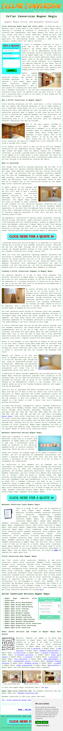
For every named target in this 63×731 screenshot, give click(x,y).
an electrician (20, 653)
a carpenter (36, 648)
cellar (49, 104)
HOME (35, 11)
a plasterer (28, 657)
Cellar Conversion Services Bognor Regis (26, 594)
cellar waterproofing (43, 538)
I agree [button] (38, 722)
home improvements (51, 659)
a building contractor (24, 655)
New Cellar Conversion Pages (13, 716)
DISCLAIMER (57, 11)
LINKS (39, 11)
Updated (24, 716)
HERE (56, 550)
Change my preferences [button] (42, 725)
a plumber (57, 663)
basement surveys (31, 663)
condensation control (22, 661)
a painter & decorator (50, 653)
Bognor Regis (7, 416)
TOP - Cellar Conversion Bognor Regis (17, 700)
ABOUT (44, 11)
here (41, 589)
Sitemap (3, 716)
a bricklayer (53, 657)
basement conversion (40, 548)
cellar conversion (54, 55)
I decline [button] (45, 722)
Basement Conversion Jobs (28, 693)
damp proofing (53, 665)
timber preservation (24, 665)
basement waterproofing (11, 542)
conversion (36, 429)
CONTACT (50, 11)
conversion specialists (11, 420)
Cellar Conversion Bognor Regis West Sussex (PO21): (23, 26)
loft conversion (20, 659)
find (8, 560)
